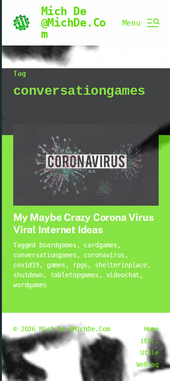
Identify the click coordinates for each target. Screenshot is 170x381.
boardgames (57, 245)
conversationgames (44, 255)
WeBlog (147, 364)
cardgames (100, 245)
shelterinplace (121, 265)
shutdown (28, 275)
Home (151, 329)
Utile (149, 352)
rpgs (80, 265)
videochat (123, 275)
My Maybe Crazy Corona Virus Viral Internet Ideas (83, 223)
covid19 (26, 265)
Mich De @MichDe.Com (73, 23)
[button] (140, 22)
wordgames (30, 285)
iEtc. (149, 341)
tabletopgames (75, 275)
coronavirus (104, 255)
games (56, 265)
